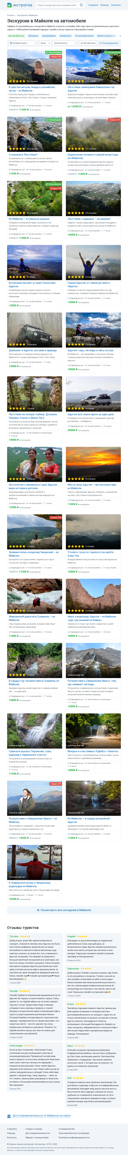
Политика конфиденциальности (74, 1137)
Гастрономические (84, 36)
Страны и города (34, 1129)
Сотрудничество (67, 1129)
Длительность (61, 43)
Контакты (116, 5)
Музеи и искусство (107, 36)
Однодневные (49, 36)
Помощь (104, 5)
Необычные (65, 36)
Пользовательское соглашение (74, 1133)
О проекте (93, 5)
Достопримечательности (38, 1133)
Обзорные (33, 36)
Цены (43, 43)
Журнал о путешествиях (37, 1137)
